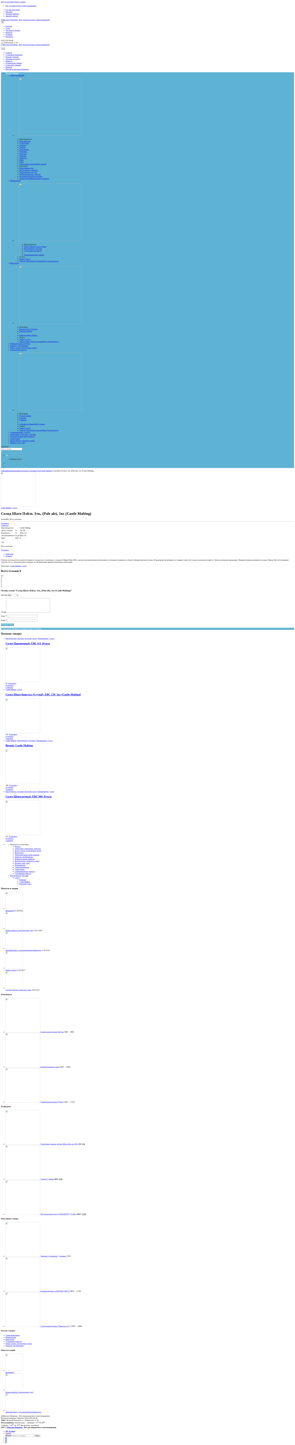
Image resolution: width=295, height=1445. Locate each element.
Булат (21, 162)
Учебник (9, 35)
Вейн (21, 160)
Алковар (22, 145)
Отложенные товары (14, 63)
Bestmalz (22, 880)
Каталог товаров (12, 57)
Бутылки (22, 418)
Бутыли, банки (25, 416)
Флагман (22, 156)
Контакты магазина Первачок (17, 69)
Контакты (9, 37)
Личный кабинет (12, 14)
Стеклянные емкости (18, 350)
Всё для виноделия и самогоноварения (21, 6)
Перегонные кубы (26, 168)
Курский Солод (31, 639)
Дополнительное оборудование (22, 437)
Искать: (9, 1436)
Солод (38, 471)
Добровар (23, 152)
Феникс (22, 147)
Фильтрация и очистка (28, 172)
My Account (10, 1431)
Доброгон (23, 158)
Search (8, 1433)
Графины (23, 420)
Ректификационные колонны (30, 177)
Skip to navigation (7, 2)
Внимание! (10, 911)
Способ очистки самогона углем (18, 990)
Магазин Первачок (15, 1427)
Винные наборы (25, 331)
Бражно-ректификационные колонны (34, 179)
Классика (23, 154)
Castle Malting (46, 471)
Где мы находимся (13, 10)
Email (4, 620)
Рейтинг (4, 595)
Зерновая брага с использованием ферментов (23, 950)
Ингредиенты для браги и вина (22, 441)
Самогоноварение (17, 75)
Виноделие (14, 263)
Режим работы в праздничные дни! (19, 930)
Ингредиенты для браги (28, 170)
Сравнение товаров (13, 65)
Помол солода (24, 259)
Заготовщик (24, 150)
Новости (9, 32)
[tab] (150, 554)
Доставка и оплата (13, 30)
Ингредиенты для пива (33, 249)
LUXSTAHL (24, 143)
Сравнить (5, 525)
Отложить (5, 523)
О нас (8, 28)
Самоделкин (15, 439)
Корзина (9, 67)
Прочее (18, 847)
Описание (9, 554)
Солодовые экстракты (32, 251)
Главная (9, 26)
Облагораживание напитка (30, 174)
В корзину (12, 683)
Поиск (37, 1436)
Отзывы (9, 556)
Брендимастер (24, 141)
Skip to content (20, 2)
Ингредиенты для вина (28, 329)
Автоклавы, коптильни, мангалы (23, 434)
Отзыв (3, 612)
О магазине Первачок (14, 55)
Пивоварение (15, 181)
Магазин (9, 12)
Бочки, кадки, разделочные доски (23, 348)
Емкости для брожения (19, 346)
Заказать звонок (12, 16)
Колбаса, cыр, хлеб (17, 443)
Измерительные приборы (20, 344)
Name (4, 616)
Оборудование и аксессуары (35, 247)
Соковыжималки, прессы (20, 432)
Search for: (5, 447)
